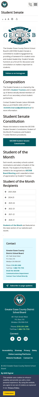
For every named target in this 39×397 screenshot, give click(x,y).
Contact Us (28, 358)
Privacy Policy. (13, 388)
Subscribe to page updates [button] (21, 285)
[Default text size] (5, 19)
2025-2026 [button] (12, 192)
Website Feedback (13, 358)
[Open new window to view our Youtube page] (19, 339)
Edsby (34, 350)
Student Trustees (18, 90)
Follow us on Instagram (15, 73)
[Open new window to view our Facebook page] (12, 339)
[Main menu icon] (35, 4)
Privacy (27, 350)
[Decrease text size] (3, 19)
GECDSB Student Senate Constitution (19, 142)
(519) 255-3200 (22, 326)
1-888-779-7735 (18, 268)
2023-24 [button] (11, 203)
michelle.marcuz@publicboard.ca (17, 108)
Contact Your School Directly (17, 276)
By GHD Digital (7, 373)
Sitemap (18, 350)
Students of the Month (12, 225)
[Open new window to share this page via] (17, 19)
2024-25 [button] (11, 197)
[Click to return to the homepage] (4, 4)
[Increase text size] (8, 19)
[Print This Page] (12, 19)
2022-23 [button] (11, 209)
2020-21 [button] (11, 220)
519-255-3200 (16, 265)
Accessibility (7, 350)
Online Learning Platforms (19, 354)
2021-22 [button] (11, 214)
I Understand (9, 393)
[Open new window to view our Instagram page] (26, 339)
